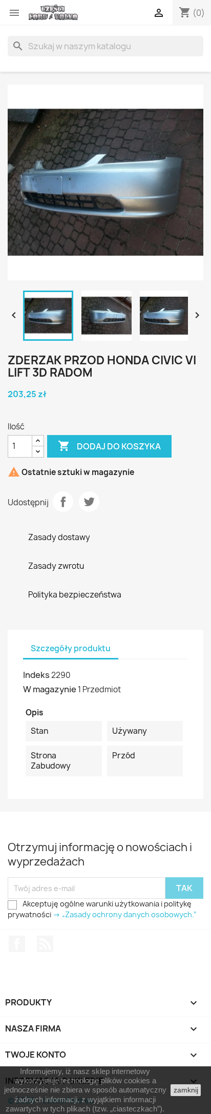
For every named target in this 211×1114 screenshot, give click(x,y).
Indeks (36, 675)
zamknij (186, 1090)
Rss (45, 944)
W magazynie (49, 689)
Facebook (17, 944)
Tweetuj (89, 501)
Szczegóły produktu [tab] (71, 648)
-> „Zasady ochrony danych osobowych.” (125, 914)
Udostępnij (63, 501)
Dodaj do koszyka (109, 446)
